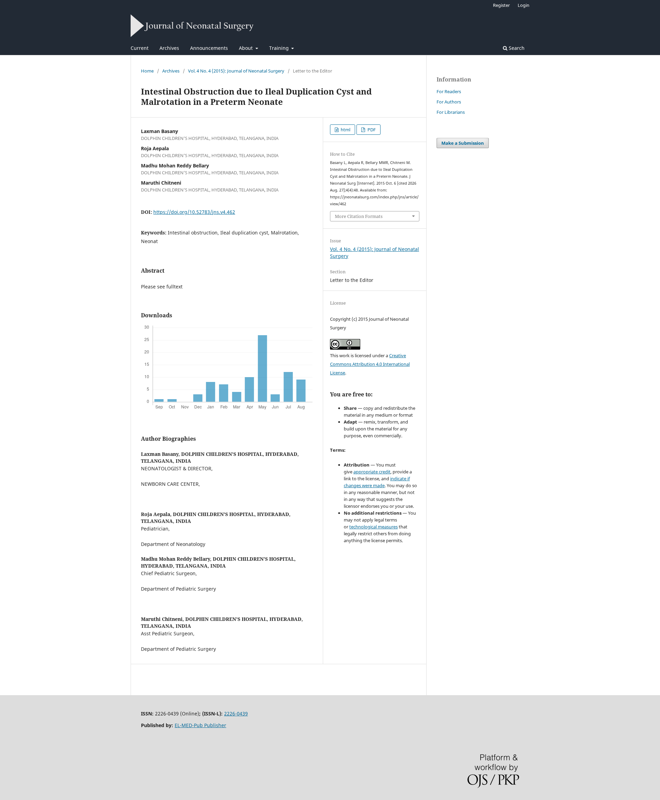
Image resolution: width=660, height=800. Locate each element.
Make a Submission (462, 143)
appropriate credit (371, 472)
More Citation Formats (359, 216)
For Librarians (451, 112)
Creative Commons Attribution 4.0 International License (370, 364)
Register (501, 5)
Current (139, 48)
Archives (169, 48)
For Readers (449, 91)
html (345, 130)
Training (279, 48)
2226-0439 (236, 713)
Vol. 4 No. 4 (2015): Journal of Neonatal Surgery (236, 71)
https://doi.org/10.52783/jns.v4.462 (194, 212)
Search (516, 48)
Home (147, 71)
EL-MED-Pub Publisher (200, 725)
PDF (371, 130)
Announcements (209, 48)
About (246, 48)
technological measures (373, 527)
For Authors (449, 102)
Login (523, 5)
